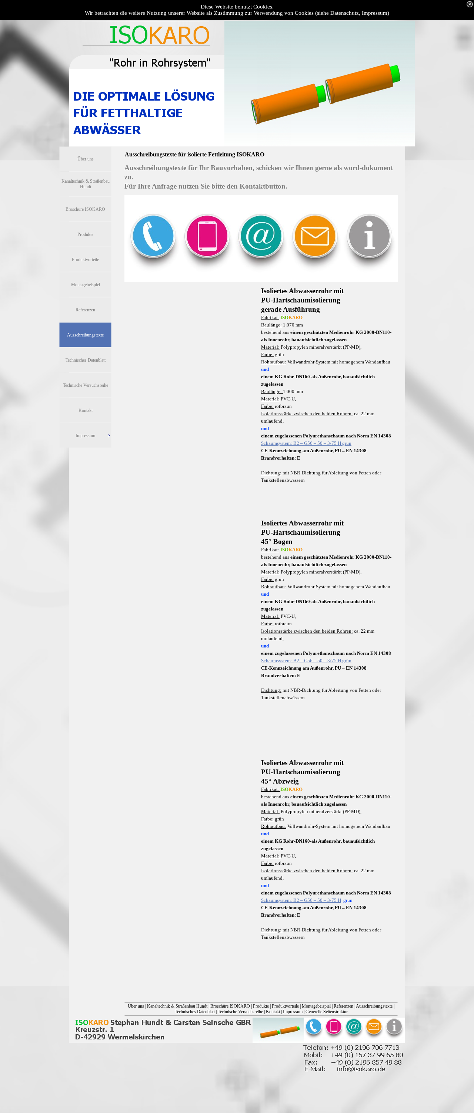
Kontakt (273, 1011)
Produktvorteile (285, 1006)
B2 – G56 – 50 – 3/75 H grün (306, 443)
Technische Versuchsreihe (240, 1011)
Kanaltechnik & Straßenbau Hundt (177, 1006)
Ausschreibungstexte (374, 1006)
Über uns (136, 1006)
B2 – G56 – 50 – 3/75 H (301, 900)
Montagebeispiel (316, 1006)
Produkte (261, 1006)
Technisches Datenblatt (195, 1011)
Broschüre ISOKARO (230, 1006)
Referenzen (343, 1006)
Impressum (293, 1011)
